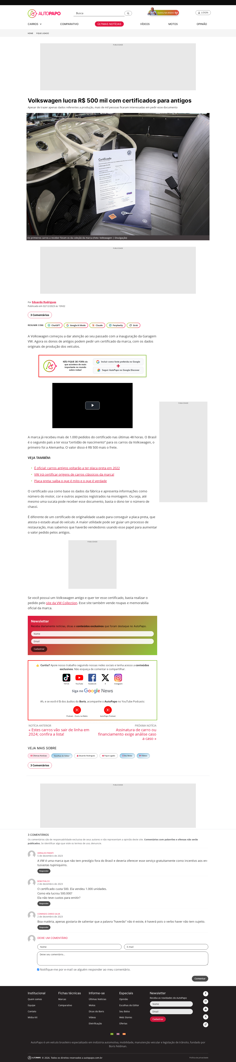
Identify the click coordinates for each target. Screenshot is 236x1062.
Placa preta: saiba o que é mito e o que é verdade (70, 481)
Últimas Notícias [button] (109, 24)
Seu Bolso (127, 755)
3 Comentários (40, 315)
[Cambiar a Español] (124, 1034)
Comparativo (65, 1005)
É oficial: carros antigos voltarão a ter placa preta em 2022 (77, 468)
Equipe (31, 1005)
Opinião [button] (202, 24)
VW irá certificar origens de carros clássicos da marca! (74, 474)
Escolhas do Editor (62, 756)
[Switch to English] (118, 1034)
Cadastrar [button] (39, 648)
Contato (32, 1011)
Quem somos (35, 999)
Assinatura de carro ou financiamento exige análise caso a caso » (127, 734)
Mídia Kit (32, 1017)
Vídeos (144, 755)
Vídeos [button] (145, 24)
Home (30, 33)
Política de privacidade (198, 1057)
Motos (92, 1005)
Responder (43, 871)
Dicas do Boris (96, 1011)
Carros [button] (33, 24)
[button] (128, 13)
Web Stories (125, 1017)
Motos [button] (173, 24)
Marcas (62, 999)
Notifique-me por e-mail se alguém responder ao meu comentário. (85, 969)
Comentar (200, 978)
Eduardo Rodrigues (44, 302)
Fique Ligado (42, 33)
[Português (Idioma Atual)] (112, 1034)
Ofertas (123, 1023)
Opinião (123, 999)
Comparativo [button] (69, 24)
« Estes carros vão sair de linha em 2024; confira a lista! (59, 732)
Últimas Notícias (40, 755)
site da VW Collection (61, 603)
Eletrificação (95, 1023)
